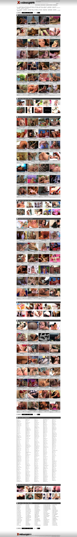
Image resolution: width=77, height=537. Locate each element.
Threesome (53, 450)
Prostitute (44, 463)
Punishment (44, 465)
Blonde (17, 457)
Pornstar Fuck (58, 7)
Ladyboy (35, 468)
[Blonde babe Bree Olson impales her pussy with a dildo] (22, 69)
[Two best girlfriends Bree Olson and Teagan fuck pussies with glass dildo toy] (44, 352)
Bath (17, 438)
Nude (44, 433)
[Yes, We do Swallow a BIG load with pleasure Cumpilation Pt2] (22, 58)
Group (35, 438)
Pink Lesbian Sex (55, 513)
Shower (53, 419)
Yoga (52, 479)
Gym (35, 439)
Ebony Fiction (56, 499)
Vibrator (53, 465)
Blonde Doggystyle (44, 7)
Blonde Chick (26, 8)
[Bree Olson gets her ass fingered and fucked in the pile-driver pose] (55, 35)
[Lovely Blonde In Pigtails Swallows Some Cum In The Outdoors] (44, 92)
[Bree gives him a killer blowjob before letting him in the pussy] (33, 171)
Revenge (44, 470)
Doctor (26, 451)
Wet (52, 472)
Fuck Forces (47, 113)
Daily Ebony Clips (56, 492)
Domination (27, 454)
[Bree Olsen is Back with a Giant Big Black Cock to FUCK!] (33, 352)
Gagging (35, 426)
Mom (44, 425)
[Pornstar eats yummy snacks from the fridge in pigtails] (22, 284)
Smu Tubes (27, 514)
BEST (19, 12)
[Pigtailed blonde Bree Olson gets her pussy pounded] (55, 273)
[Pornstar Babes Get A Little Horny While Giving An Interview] (33, 386)
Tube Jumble (19, 516)
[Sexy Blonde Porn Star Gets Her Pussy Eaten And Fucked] (33, 137)
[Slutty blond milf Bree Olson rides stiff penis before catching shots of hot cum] (33, 46)
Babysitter (18, 436)
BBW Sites (36, 517)
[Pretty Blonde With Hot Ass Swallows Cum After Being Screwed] (33, 35)
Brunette (18, 467)
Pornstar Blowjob (29, 7)
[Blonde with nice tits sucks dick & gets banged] (33, 363)
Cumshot (26, 438)
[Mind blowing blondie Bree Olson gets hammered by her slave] (33, 81)
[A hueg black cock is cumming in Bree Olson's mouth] (22, 125)
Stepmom (53, 433)
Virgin (53, 467)
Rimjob (44, 472)
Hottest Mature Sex (46, 519)
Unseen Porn (19, 518)
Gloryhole (35, 435)
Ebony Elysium (47, 499)
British (17, 466)
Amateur (18, 423)
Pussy (44, 466)
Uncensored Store (19, 517)
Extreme (26, 464)
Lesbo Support (55, 504)
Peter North (55, 9)
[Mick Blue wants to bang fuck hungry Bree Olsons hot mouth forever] (33, 273)
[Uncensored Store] (55, 125)
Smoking (53, 424)
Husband (35, 451)
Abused (18, 420)
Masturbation (45, 419)
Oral (43, 439)
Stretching (53, 436)
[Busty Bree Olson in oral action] (22, 409)
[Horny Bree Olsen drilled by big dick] (44, 35)
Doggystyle (27, 452)
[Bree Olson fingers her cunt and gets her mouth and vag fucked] (33, 250)
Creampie (26, 435)
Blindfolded (18, 456)
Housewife (35, 448)
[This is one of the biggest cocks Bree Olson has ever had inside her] (22, 227)
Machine (35, 478)
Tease (53, 447)
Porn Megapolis (55, 514)
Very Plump (54, 517)
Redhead (44, 468)
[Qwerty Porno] (55, 296)
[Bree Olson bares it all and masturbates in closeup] (44, 375)
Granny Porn (46, 512)
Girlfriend (35, 432)
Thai (52, 449)
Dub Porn (56, 106)
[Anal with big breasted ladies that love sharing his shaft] (22, 273)
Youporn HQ (29, 215)
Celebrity (18, 478)
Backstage (18, 437)
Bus (17, 470)
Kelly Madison (25, 9)
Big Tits (18, 450)
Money (44, 426)
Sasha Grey (21, 9)
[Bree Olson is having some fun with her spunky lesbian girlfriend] (22, 46)
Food (35, 419)
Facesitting (26, 465)
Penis (44, 449)
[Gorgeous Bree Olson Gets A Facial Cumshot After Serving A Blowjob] (44, 148)
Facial (26, 466)
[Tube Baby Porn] (55, 58)
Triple (53, 456)
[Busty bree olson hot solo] (33, 227)
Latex (35, 469)
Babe (17, 435)
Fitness (26, 479)
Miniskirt (44, 424)
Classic (26, 420)
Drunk (26, 456)
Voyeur (53, 468)
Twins (53, 457)
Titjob (53, 452)
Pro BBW (54, 515)
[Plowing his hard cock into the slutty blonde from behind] (22, 171)
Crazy (26, 434)
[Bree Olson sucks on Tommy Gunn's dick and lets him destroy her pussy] (44, 409)
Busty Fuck (22, 8)
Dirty (26, 450)
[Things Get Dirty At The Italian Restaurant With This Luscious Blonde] (22, 194)
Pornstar (44, 456)
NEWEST (24, 12)
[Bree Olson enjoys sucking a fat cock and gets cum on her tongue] (55, 148)
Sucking (53, 439)
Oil (43, 437)
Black (17, 454)
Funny (35, 425)
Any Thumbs (56, 215)
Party (44, 448)
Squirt (53, 432)
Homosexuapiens (46, 516)
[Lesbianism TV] (55, 363)
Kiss (34, 464)
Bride (17, 465)
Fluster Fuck (21, 113)
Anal (17, 426)
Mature (44, 420)
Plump (44, 454)
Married (35, 480)
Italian (35, 456)
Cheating (18, 480)
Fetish (26, 472)
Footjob (35, 420)
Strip (52, 437)
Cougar (26, 432)
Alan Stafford (36, 9)
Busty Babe (18, 8)
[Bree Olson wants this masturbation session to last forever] (22, 375)
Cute (26, 440)
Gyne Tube (38, 309)
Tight (52, 451)
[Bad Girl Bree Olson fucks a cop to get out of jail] (55, 81)
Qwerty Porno (19, 515)
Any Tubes (20, 309)
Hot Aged (45, 517)
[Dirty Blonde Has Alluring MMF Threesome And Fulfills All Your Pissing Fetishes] (44, 194)
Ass (17, 432)
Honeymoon (36, 447)
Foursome (35, 422)
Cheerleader (18, 481)
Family (26, 467)
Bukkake (18, 469)
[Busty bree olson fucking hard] (22, 296)
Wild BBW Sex (55, 518)
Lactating (35, 467)
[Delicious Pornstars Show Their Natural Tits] (44, 137)
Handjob (35, 441)
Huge (35, 449)
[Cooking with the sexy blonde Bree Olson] (55, 69)
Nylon (44, 435)
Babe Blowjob (23, 7)
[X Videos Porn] (20, 5)
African (17, 422)
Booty (17, 463)
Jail (34, 457)
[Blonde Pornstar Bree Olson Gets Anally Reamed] (22, 352)
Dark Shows (20, 499)
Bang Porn (47, 106)
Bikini (17, 451)
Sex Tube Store (28, 513)
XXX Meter (54, 520)
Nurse (44, 434)
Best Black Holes (38, 492)
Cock (26, 425)
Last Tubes (29, 113)
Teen (52, 448)
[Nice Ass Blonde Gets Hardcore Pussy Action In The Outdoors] (44, 125)
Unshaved (53, 463)
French (35, 423)
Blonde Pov (54, 7)
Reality (44, 467)
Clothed (26, 423)
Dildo (26, 449)
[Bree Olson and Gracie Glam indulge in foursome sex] (44, 329)
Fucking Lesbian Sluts (47, 504)
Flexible (26, 481)
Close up (26, 422)
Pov (43, 457)
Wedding (53, 471)
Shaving (44, 480)
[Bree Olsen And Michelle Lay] (22, 92)
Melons (44, 421)
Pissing (44, 453)
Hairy (35, 440)
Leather (35, 471)
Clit (25, 421)
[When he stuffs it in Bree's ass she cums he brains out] (22, 250)
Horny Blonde (19, 7)
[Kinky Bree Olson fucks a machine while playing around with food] (55, 375)
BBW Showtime (37, 516)
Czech (26, 441)
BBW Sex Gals (37, 515)
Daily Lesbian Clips (37, 520)
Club (26, 424)
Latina (35, 470)
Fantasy (26, 468)
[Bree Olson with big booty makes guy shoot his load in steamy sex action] (22, 81)
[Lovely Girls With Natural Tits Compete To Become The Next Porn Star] (55, 250)
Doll (25, 453)
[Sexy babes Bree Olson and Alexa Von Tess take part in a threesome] (44, 386)
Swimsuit (53, 441)
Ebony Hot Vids (37, 504)
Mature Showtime (55, 511)
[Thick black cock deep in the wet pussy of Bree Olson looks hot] (22, 148)
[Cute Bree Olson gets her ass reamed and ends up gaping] (55, 171)
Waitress (53, 469)
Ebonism (29, 499)
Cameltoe (18, 472)
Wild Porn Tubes (19, 519)
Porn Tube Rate (56, 309)
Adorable (18, 421)
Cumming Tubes (37, 518)
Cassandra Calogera (30, 9)
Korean (35, 466)
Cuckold (26, 436)
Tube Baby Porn (20, 492)
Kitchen (35, 465)
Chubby (26, 419)
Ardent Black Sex (29, 492)
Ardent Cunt (38, 106)
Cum (26, 437)
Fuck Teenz (45, 511)
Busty (17, 471)
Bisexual (18, 452)
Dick (26, 448)
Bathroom (18, 439)
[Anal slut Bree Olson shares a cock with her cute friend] (44, 46)
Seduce (44, 478)
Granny (35, 437)
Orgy (44, 441)
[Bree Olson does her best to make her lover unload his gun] (44, 296)
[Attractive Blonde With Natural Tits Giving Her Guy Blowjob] (33, 409)
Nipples (44, 432)
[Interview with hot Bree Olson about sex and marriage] (44, 250)
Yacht (53, 478)
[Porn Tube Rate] (55, 92)
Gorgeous (35, 436)
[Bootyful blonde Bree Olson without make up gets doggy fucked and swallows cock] (33, 329)
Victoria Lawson (45, 9)
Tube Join (29, 106)
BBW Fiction (36, 514)
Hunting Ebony (37, 511)
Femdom (26, 471)
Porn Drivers (56, 113)
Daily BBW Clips (37, 519)
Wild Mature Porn (55, 519)
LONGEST (30, 12)
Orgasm (44, 440)
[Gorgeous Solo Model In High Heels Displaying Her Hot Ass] (55, 46)
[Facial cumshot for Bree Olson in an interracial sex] (55, 137)
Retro (44, 469)
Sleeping (53, 423)
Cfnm (17, 479)
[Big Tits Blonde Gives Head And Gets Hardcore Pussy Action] (22, 137)
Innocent (35, 453)
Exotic (26, 463)
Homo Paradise (46, 514)
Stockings (53, 434)
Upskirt (53, 464)
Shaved (44, 479)
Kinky (35, 463)
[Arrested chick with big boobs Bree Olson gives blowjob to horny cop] (44, 284)
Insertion (35, 454)
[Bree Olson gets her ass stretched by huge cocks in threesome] (33, 375)
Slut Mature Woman (55, 516)
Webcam (53, 470)
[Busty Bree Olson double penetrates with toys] (44, 81)
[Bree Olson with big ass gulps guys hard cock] (22, 329)
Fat (25, 469)
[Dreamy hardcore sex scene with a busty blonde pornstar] (33, 194)
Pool (43, 455)
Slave (53, 422)
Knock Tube (47, 309)
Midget (44, 422)
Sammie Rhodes (50, 9)
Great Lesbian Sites (47, 513)
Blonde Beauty (38, 7)
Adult (47, 215)
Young (53, 480)
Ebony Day (38, 499)
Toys (52, 454)
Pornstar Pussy (34, 7)
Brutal (17, 468)
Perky (44, 450)
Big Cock (18, 448)
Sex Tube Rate (28, 512)
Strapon (53, 435)
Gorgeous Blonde (49, 7)
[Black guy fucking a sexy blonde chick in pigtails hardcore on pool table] (44, 363)
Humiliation (35, 450)
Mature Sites (54, 512)
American (18, 425)
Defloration (26, 447)
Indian (35, 452)
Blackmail (18, 455)
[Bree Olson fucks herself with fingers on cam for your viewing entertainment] (55, 352)
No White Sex (37, 513)
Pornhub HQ (38, 113)
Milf (43, 423)
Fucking (35, 424)
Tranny (53, 455)
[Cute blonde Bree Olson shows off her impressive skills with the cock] (22, 386)
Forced (35, 421)
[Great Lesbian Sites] (55, 194)
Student (53, 438)
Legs (35, 472)
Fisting (26, 478)
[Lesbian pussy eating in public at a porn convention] (33, 69)
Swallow (53, 440)
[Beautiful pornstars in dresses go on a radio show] (55, 284)
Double (26, 455)
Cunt (26, 439)
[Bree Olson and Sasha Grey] (22, 35)
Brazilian (18, 464)
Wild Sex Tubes (21, 215)
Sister (53, 420)
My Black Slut (37, 512)
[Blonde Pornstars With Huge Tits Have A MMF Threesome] (33, 148)
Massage (35, 481)
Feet (26, 470)
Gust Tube (29, 309)
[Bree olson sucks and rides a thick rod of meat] (22, 363)
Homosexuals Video (47, 515)
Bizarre (18, 453)
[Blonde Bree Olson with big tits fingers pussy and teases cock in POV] (44, 171)
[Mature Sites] (55, 227)
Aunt (17, 434)
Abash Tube (38, 215)
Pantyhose (44, 447)
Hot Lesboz (45, 518)
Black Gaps (47, 492)
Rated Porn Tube (28, 511)
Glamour (35, 433)
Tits (52, 453)
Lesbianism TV (46, 520)
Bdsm (17, 441)
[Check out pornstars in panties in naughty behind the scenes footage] (44, 273)
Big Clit (17, 447)
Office (44, 436)
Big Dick (18, 449)
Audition (18, 433)
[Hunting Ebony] (55, 329)
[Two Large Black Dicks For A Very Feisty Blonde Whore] (55, 409)
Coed (26, 426)
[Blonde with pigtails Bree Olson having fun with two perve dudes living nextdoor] (33, 92)
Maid (35, 479)
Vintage (53, 466)
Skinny (53, 421)
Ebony (26, 457)
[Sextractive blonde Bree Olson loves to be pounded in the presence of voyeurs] (44, 69)
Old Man (44, 438)
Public (44, 464)
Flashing (26, 480)
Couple (26, 433)
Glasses (35, 434)
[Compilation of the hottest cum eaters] (44, 58)
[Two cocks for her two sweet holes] (44, 227)
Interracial (35, 455)
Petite (44, 451)
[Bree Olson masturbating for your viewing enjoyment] (33, 284)
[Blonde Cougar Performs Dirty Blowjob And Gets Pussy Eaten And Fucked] (33, 125)
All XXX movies (21, 106)
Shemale (44, 481)
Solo (52, 425)
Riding (44, 471)
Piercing (44, 452)
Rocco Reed (40, 9)
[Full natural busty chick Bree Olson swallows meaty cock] (55, 386)
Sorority (53, 426)
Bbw (17, 440)
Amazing (18, 424)
